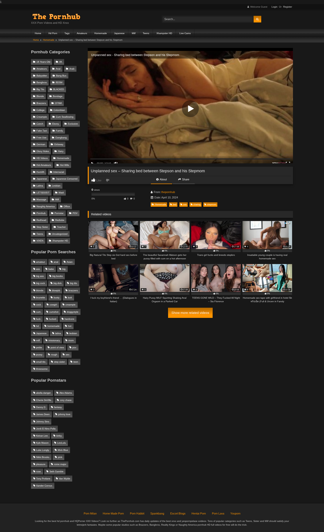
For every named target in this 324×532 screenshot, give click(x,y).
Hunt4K (40, 172)
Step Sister (42, 227)
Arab (71, 68)
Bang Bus (61, 75)
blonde (39, 290)
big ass (40, 276)
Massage (41, 199)
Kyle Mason (42, 442)
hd (37, 326)
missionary (54, 340)
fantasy (58, 407)
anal (56, 262)
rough (54, 354)
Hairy (60, 151)
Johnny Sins (42, 421)
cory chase (66, 400)
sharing (196, 204)
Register (287, 6)
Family (59, 130)
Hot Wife (64, 165)
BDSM (59, 82)
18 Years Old (43, 62)
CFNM (58, 103)
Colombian (59, 110)
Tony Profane (43, 478)
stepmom (211, 204)
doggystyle (72, 311)
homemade (53, 326)
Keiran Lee (42, 435)
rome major (60, 464)
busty (56, 297)
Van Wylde (64, 478)
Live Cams (185, 33)
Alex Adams (65, 392)
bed (174, 204)
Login (274, 6)
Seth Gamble (56, 471)
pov (74, 347)
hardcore (69, 319)
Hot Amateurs (43, 165)
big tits (73, 283)
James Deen (43, 414)
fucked (52, 319)
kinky (59, 435)
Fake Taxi (41, 130)
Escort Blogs (177, 513)
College (40, 110)
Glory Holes (42, 151)
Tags (67, 33)
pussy (39, 354)
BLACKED (58, 89)
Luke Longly (42, 450)
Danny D (40, 407)
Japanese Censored (66, 179)
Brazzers (41, 103)
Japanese (119, 33)
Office (67, 206)
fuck (38, 319)
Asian (70, 262)
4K (60, 62)
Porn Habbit (137, 513)
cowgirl (53, 304)
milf (38, 340)
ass (38, 269)
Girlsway (58, 144)
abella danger (43, 392)
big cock (40, 283)
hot (69, 326)
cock (38, 304)
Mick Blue (63, 450)
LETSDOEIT (43, 192)
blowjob (56, 290)
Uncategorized (60, 234)
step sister (59, 361)
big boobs (57, 276)
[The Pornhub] (56, 16)
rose (38, 471)
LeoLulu (61, 442)
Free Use (41, 137)
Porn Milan (90, 513)
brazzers (73, 290)
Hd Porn (52, 33)
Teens (146, 33)
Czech (39, 123)
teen (75, 361)
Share (185, 179)
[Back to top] (313, 522)
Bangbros (41, 82)
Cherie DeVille (43, 400)
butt (70, 297)
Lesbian (56, 185)
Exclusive (73, 123)
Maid (61, 192)
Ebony (55, 123)
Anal (58, 68)
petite (39, 347)
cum (38, 311)
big (63, 269)
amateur (40, 262)
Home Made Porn (113, 513)
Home (38, 33)
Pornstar (59, 213)
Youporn (235, 513)
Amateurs (82, 33)
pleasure (40, 464)
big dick (57, 283)
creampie (70, 304)
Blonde (40, 96)
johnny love (64, 414)
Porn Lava (218, 513)
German (40, 144)
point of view (57, 347)
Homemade (100, 33)
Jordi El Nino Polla (46, 428)
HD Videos (42, 158)
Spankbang (157, 513)
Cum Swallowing (64, 117)
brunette (40, 297)
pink (60, 457)
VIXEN (39, 240)
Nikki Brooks (42, 457)
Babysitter (41, 75)
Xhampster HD (164, 33)
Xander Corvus (44, 485)
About (163, 179)
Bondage (57, 96)
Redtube (59, 220)
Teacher (61, 227)
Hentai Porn (199, 513)
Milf (134, 33)
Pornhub (41, 213)
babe (51, 269)
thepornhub (168, 192)
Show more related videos (190, 313)
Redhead (41, 220)
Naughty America (45, 206)
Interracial (58, 172)
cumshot (53, 311)
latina (58, 333)
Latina (39, 185)
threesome (42, 368)
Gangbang (61, 137)
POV (75, 213)
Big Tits (40, 89)
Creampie (41, 117)
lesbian (73, 333)
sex (185, 204)
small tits (40, 361)
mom (71, 340)
